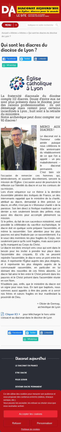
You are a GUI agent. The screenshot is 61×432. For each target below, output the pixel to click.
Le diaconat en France (26, 365)
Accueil (5, 33)
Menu (8, 25)
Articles (14, 33)
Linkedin (42, 59)
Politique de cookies (30, 429)
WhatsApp (11, 65)
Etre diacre (21, 372)
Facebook (11, 59)
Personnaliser (44, 423)
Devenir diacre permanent (28, 386)
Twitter (27, 59)
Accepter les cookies (30, 413)
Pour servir (21, 379)
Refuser (16, 423)
